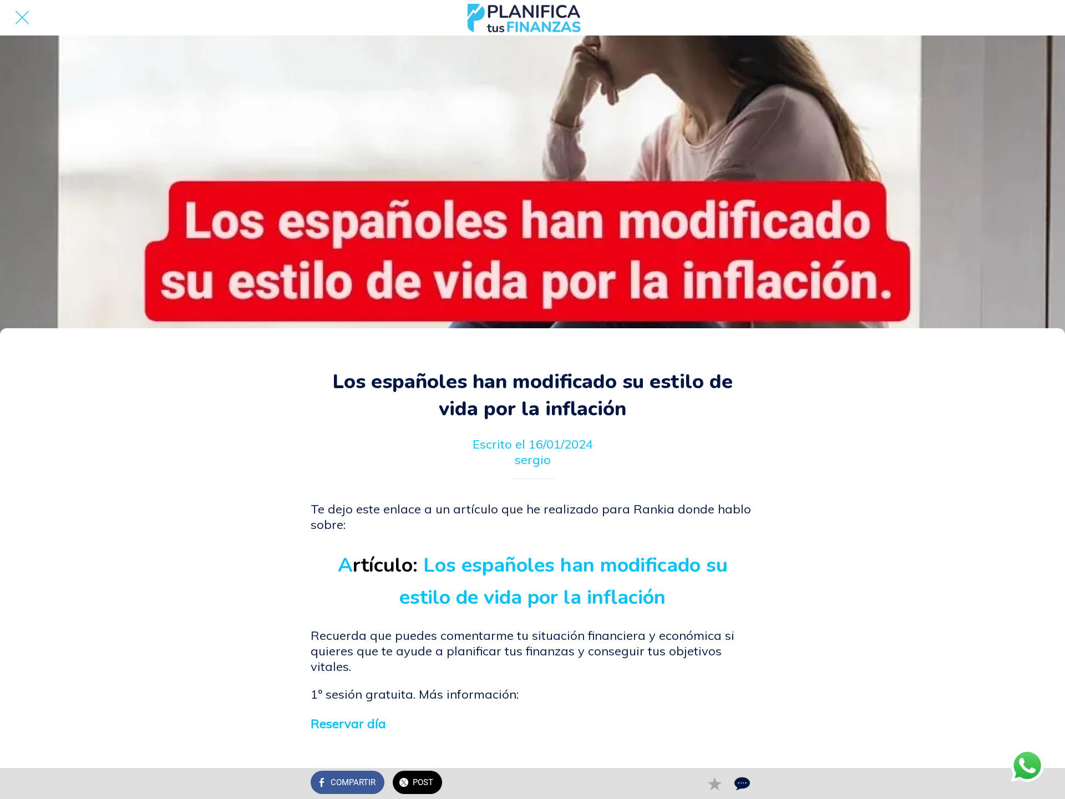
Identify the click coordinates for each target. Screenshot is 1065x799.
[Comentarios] (741, 783)
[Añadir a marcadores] (714, 783)
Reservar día (348, 723)
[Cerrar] (22, 17)
